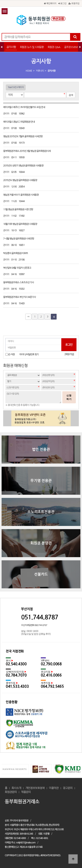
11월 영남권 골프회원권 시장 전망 (18, 209)
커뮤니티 (40, 71)
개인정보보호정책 (35, 788)
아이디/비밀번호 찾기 (29, 354)
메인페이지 (51, 3)
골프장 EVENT (71, 47)
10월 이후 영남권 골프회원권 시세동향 (20, 224)
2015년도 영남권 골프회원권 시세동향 (20, 180)
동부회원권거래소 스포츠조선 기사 (18, 282)
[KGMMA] (41, 724)
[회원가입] (69, 354)
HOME (29, 71)
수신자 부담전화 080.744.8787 (34, 625)
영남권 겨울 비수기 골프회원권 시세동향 (21, 195)
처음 (28, 317)
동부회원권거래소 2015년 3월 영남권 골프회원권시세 (27, 151)
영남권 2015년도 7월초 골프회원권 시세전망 (23, 136)
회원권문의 (11, 792)
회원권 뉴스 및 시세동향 (32, 47)
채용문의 (26, 792)
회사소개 (16, 788)
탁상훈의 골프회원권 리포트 (15, 253)
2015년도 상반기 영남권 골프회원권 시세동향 (23, 165)
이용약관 (54, 788)
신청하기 (69, 397)
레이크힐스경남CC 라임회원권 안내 (19, 122)
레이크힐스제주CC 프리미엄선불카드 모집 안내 (24, 107)
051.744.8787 (39, 617)
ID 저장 (11, 354)
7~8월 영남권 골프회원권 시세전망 (18, 238)
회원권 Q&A (54, 47)
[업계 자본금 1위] (41, 746)
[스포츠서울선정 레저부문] (41, 735)
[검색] (75, 36)
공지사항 (11, 47)
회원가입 (75, 3)
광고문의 (67, 788)
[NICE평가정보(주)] (41, 713)
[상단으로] (73, 859)
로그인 (63, 3)
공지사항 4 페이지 (41, 20)
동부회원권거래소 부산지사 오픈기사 (19, 297)
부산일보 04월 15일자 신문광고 (17, 268)
